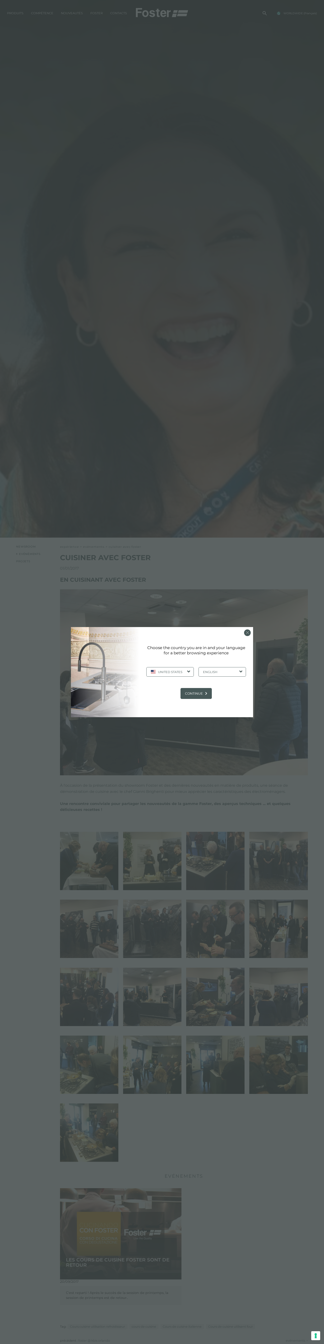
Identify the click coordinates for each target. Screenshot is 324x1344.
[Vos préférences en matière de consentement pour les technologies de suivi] (315, 1335)
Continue (194, 693)
